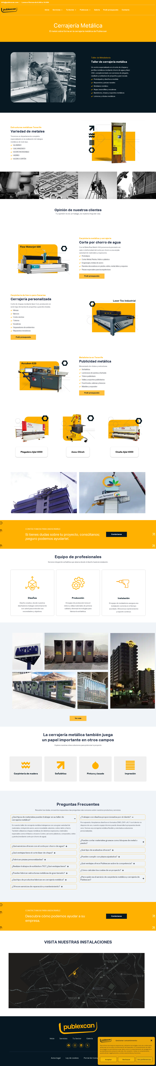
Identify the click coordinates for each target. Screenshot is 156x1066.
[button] (151, 1040)
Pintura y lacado (95, 774)
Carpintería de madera (26, 774)
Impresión (130, 774)
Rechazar (126, 1059)
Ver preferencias (144, 1059)
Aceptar (108, 1059)
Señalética (60, 774)
